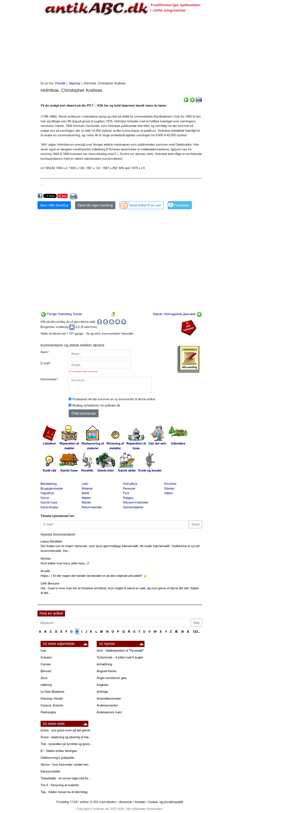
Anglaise (102, 684)
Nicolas (46, 558)
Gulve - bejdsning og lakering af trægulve (67, 737)
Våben (168, 493)
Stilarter (169, 488)
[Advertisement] (20, 62)
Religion (128, 497)
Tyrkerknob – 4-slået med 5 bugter (120, 657)
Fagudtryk (47, 493)
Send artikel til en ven (145, 205)
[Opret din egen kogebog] (188, 359)
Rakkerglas (48, 712)
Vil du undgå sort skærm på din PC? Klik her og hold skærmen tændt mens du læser (104, 105)
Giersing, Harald (52, 698)
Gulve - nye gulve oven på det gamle (65, 730)
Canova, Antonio (52, 705)
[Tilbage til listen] (113, 314)
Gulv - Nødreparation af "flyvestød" (120, 650)
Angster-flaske (106, 671)
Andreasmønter (107, 705)
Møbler (86, 497)
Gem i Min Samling (54, 205)
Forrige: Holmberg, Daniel (64, 314)
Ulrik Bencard (50, 583)
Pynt (126, 493)
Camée (46, 664)
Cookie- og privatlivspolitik (165, 801)
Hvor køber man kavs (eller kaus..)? (65, 563)
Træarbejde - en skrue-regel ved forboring (67, 778)
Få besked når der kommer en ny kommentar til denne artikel (113, 399)
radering (46, 684)
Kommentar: (50, 379)
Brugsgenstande (52, 488)
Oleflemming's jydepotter (57, 757)
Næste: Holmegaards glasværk (174, 314)
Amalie (45, 571)
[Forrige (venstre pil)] (186, 99)
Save (64, 195)
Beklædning (49, 483)
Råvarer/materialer (135, 502)
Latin (85, 483)
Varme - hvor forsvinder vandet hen (64, 764)
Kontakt (140, 801)
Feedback (181, 205)
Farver (45, 497)
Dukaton (46, 657)
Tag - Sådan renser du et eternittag (64, 792)
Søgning (74, 83)
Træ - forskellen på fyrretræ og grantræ (67, 744)
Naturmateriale (92, 507)
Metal (85, 493)
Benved (46, 671)
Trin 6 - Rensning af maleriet (60, 785)
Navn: (45, 352)
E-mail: (46, 363)
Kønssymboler (50, 771)
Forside (60, 83)
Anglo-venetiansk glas (112, 677)
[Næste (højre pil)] (192, 99)
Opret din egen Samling (95, 205)
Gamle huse (49, 502)
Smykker (170, 483)
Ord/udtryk (130, 483)
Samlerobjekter (133, 507)
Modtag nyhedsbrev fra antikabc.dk (96, 405)
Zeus (44, 677)
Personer (129, 488)
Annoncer (125, 801)
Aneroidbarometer (109, 698)
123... (196, 631)
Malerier (87, 488)
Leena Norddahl (51, 541)
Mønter (86, 502)
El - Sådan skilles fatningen (59, 750)
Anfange (102, 691)
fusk (43, 650)
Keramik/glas (49, 507)
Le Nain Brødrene (52, 691)
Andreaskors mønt (109, 712)
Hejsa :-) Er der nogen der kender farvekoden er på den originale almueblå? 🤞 (94, 575)
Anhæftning (104, 664)
